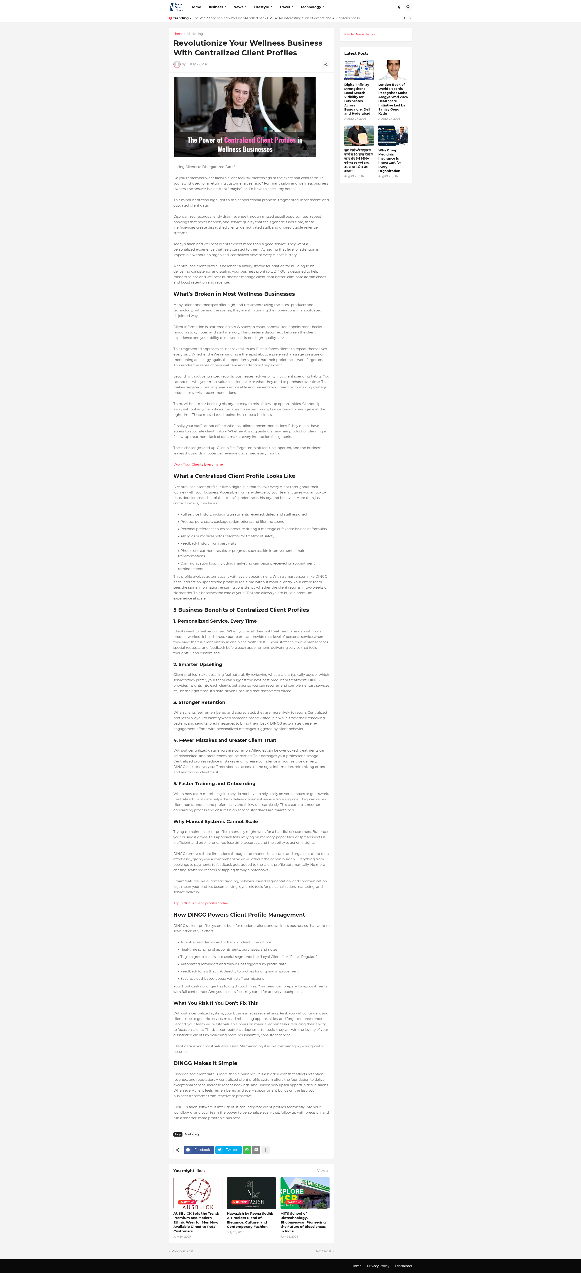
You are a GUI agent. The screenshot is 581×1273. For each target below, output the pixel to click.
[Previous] (404, 18)
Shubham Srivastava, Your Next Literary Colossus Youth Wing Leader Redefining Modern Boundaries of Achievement (286, 18)
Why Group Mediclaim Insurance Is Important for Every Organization (389, 160)
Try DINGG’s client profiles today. (201, 903)
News (238, 7)
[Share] (326, 64)
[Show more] (265, 1150)
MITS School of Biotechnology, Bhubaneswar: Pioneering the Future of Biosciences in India (303, 1222)
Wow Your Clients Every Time (198, 464)
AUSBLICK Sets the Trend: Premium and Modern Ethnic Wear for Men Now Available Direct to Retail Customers (196, 1222)
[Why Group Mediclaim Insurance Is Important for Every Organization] (393, 136)
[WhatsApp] (247, 1150)
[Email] (256, 1150)
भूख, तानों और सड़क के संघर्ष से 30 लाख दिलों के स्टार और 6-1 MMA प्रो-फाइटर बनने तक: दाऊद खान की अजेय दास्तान (358, 160)
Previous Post (183, 1251)
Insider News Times (359, 34)
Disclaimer (403, 1266)
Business (215, 7)
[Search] (408, 7)
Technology (310, 7)
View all (323, 1170)
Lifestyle (261, 7)
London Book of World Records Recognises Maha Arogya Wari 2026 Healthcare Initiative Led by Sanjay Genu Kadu (393, 99)
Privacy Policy (378, 1266)
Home (195, 7)
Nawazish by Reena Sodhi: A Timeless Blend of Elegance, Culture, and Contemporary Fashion (250, 1220)
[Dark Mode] (400, 7)
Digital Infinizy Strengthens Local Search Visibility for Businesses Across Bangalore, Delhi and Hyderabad (358, 99)
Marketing (195, 34)
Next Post (323, 1251)
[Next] (410, 18)
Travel (284, 7)
